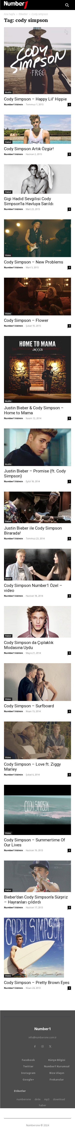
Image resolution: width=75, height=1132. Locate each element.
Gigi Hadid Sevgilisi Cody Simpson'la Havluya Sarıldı (28, 201)
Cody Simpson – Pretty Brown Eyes (36, 982)
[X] (50, 1046)
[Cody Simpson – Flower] (37, 296)
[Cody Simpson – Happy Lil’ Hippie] (37, 60)
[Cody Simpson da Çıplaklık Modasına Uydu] (37, 622)
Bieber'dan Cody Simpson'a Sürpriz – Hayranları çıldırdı (36, 899)
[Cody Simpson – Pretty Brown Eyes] (37, 948)
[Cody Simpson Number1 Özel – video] (37, 564)
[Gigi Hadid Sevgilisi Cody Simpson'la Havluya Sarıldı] (37, 179)
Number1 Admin (13, 104)
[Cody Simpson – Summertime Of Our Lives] (37, 810)
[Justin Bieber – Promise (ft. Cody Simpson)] (37, 447)
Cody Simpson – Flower (26, 320)
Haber (8, 142)
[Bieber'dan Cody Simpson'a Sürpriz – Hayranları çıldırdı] (37, 876)
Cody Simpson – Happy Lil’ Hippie (35, 99)
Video (8, 255)
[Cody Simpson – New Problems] (37, 238)
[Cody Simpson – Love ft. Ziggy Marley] (37, 740)
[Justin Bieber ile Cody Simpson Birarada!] (37, 507)
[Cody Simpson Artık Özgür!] (37, 129)
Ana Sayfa (9, 14)
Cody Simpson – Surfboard (29, 706)
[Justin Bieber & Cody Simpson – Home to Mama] (37, 369)
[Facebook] (35, 1046)
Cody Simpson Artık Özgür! (29, 148)
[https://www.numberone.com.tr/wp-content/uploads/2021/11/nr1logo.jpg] (16, 5)
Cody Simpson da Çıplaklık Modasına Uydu (28, 645)
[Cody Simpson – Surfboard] (37, 682)
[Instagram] (42, 1046)
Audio (8, 92)
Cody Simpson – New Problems (33, 262)
